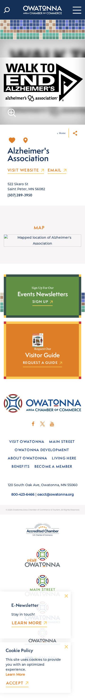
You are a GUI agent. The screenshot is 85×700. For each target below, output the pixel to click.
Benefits (21, 466)
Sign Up (40, 302)
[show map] (25, 140)
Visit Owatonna (27, 441)
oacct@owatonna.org (55, 494)
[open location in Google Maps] (42, 240)
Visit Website (23, 170)
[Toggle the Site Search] (7, 10)
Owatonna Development (42, 449)
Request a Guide (40, 363)
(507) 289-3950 (20, 195)
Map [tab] (39, 228)
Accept (15, 683)
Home (62, 133)
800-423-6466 (22, 494)
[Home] (42, 10)
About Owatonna (27, 458)
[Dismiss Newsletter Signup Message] (66, 595)
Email (55, 170)
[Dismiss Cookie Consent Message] (66, 646)
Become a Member (53, 466)
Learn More (27, 623)
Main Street (62, 441)
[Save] (12, 140)
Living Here (64, 458)
